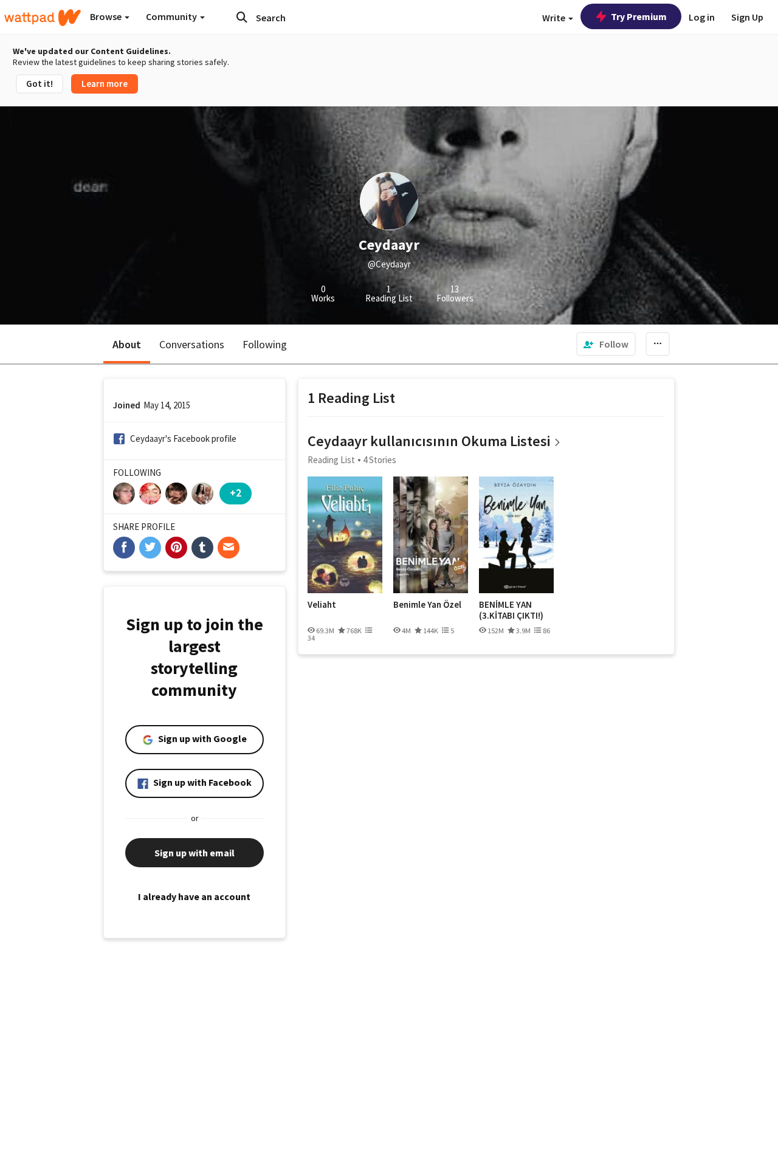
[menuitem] (606, 344)
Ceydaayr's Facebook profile (183, 438)
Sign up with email (194, 853)
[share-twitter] (150, 548)
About (126, 344)
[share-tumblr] (202, 548)
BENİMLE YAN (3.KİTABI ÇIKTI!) (511, 610)
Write (554, 18)
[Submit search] (241, 17)
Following (265, 344)
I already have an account (194, 896)
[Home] (42, 17)
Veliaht (322, 604)
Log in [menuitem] (702, 17)
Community (172, 16)
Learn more (104, 83)
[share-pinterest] (176, 548)
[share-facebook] (124, 548)
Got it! (39, 83)
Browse (106, 16)
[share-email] (228, 548)
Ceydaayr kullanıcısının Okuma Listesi (429, 441)
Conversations (191, 344)
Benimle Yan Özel (427, 604)
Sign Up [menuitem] (747, 17)
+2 (235, 493)
